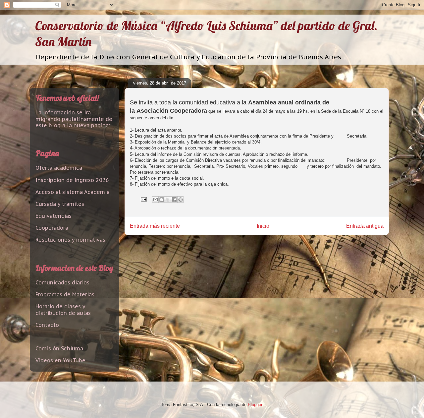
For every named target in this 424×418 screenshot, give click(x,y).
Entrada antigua (365, 226)
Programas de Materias (64, 294)
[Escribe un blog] (161, 199)
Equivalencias (53, 215)
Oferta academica (58, 167)
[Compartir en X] (168, 199)
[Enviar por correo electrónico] (155, 199)
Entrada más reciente (155, 226)
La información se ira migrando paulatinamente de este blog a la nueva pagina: (73, 118)
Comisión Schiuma (59, 348)
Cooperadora (51, 227)
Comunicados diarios (62, 282)
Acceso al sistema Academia (72, 192)
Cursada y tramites (59, 204)
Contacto (47, 325)
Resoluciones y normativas (70, 239)
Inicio (263, 226)
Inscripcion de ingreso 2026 (72, 180)
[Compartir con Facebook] (174, 199)
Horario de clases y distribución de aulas (63, 309)
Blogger (255, 404)
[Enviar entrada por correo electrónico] (143, 199)
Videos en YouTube (60, 360)
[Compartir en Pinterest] (180, 199)
